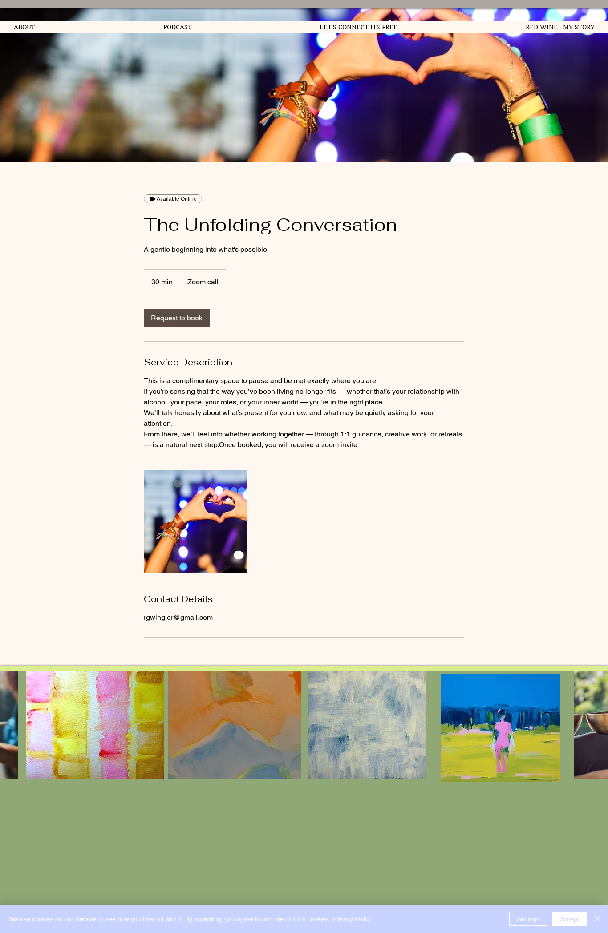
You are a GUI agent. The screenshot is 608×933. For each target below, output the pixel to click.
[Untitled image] (195, 521)
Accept (569, 918)
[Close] (597, 919)
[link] (177, 318)
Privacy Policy (351, 918)
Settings (528, 918)
